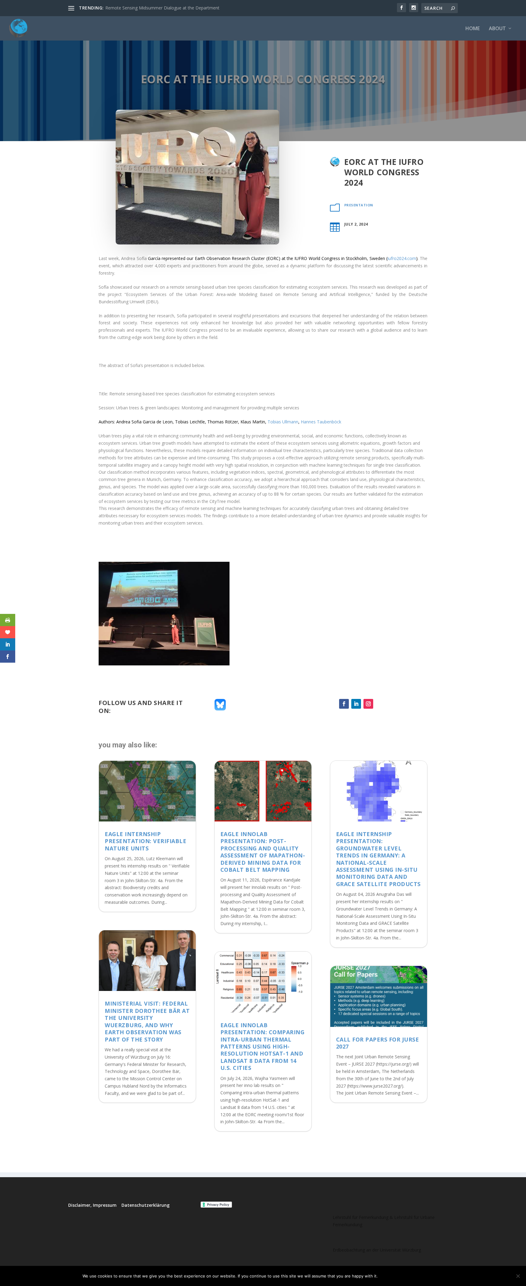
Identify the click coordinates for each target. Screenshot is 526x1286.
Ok (387, 1276)
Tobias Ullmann (283, 422)
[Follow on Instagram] (368, 704)
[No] (517, 1276)
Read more (428, 1276)
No (404, 1276)
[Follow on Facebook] (344, 704)
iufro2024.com (401, 258)
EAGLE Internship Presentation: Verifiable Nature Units (145, 841)
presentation (358, 205)
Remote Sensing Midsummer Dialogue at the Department (162, 8)
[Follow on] (380, 704)
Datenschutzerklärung (145, 1205)
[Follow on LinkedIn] (356, 704)
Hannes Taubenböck (321, 422)
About (497, 29)
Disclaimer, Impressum (92, 1205)
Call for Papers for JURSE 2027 (377, 1043)
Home (472, 29)
